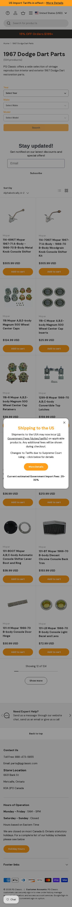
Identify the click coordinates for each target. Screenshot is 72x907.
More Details (36, 466)
